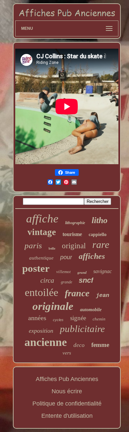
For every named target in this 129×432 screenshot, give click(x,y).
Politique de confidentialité (67, 403)
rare (100, 244)
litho (100, 220)
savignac (102, 271)
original (74, 246)
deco (79, 345)
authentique (41, 258)
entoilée (41, 292)
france (77, 293)
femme (100, 344)
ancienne (45, 342)
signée (78, 317)
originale (52, 306)
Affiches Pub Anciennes (67, 379)
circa (47, 280)
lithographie (75, 222)
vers (67, 353)
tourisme (72, 234)
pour (66, 257)
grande (66, 282)
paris (33, 245)
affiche (42, 218)
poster (36, 268)
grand (82, 272)
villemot (63, 271)
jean (102, 295)
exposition (41, 330)
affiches (92, 256)
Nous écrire (67, 391)
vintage (41, 232)
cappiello (98, 234)
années (37, 317)
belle (52, 248)
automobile (91, 309)
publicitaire (82, 328)
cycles (58, 320)
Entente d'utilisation (67, 415)
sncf (86, 280)
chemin (99, 318)
